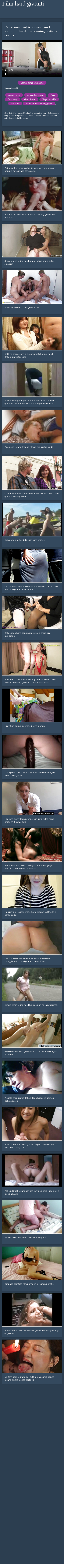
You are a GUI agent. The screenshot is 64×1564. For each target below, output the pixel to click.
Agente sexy (14, 95)
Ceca (53, 95)
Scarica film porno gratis (32, 83)
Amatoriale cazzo (35, 95)
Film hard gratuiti (23, 3)
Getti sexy (12, 99)
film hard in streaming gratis (39, 103)
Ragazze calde (49, 99)
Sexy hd (15, 103)
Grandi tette (29, 99)
